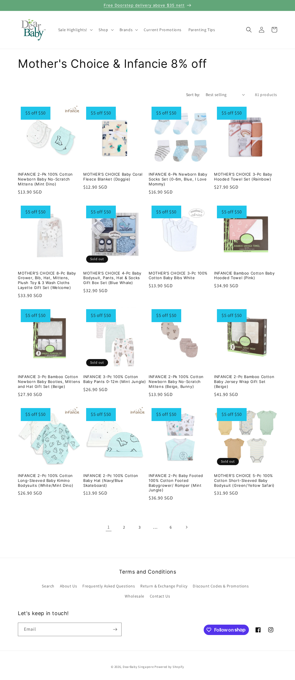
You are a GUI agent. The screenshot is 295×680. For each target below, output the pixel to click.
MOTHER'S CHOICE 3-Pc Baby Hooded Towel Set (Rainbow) (243, 176)
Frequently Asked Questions (108, 586)
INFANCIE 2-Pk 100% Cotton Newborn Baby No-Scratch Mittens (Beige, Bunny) (176, 381)
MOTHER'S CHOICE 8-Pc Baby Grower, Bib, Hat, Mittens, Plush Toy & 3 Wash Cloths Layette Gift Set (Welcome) (47, 280)
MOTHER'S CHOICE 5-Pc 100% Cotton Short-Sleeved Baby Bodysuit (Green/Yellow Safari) (244, 480)
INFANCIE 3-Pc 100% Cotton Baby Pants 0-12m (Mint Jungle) (114, 379)
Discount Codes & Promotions (221, 586)
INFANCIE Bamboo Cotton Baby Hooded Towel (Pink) (244, 275)
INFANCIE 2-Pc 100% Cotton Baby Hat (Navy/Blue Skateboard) (110, 480)
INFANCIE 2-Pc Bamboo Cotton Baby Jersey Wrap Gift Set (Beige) (244, 381)
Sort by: (193, 94)
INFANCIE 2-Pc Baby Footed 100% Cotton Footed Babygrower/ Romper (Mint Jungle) (176, 483)
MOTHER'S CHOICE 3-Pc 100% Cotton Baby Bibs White (178, 275)
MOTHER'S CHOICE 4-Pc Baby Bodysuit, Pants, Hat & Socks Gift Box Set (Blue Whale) (112, 278)
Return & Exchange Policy (163, 586)
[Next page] (186, 527)
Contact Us (160, 596)
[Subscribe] (115, 629)
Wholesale (134, 596)
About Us (68, 586)
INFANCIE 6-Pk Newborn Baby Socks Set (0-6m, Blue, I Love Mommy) (178, 179)
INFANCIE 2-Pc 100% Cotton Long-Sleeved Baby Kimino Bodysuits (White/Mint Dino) (45, 480)
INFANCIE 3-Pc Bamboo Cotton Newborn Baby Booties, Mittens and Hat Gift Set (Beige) (49, 381)
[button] (75, 30)
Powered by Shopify (169, 667)
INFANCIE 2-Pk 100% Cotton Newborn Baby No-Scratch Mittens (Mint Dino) (45, 179)
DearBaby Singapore (138, 667)
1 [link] (108, 527)
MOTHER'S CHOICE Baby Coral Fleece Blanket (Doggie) (113, 176)
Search (48, 586)
